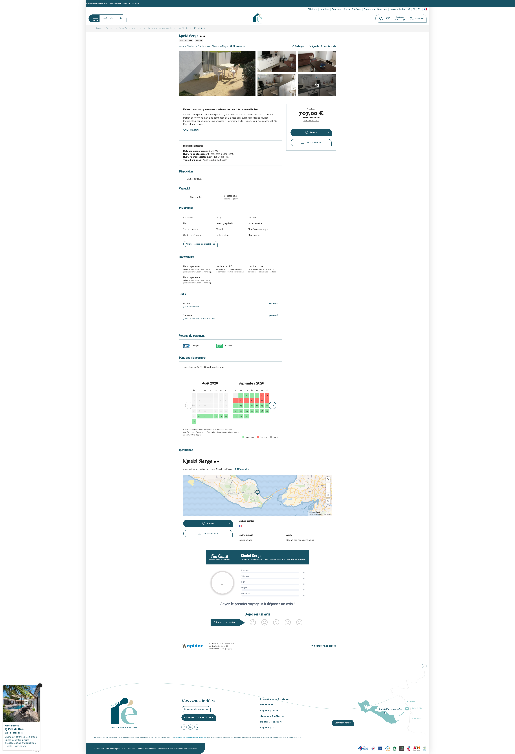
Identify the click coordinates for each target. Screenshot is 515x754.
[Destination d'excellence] (373, 748)
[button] (426, 9)
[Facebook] (184, 727)
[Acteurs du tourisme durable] (424, 748)
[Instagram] (190, 727)
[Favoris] (419, 9)
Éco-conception (190, 749)
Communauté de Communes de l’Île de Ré (190, 737)
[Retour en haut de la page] (424, 666)
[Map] (409, 9)
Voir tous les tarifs (311, 120)
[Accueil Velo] (395, 748)
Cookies (131, 749)
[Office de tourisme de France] (363, 748)
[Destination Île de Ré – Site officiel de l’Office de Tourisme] (257, 18)
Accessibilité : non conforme (170, 749)
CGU (124, 749)
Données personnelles (146, 749)
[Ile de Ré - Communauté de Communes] (401, 748)
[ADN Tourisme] (416, 748)
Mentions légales (113, 749)
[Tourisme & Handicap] (380, 748)
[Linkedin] (196, 727)
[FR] (426, 9)
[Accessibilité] (414, 9)
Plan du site (99, 749)
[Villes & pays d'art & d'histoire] (408, 748)
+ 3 (317, 85)
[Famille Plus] (387, 748)
